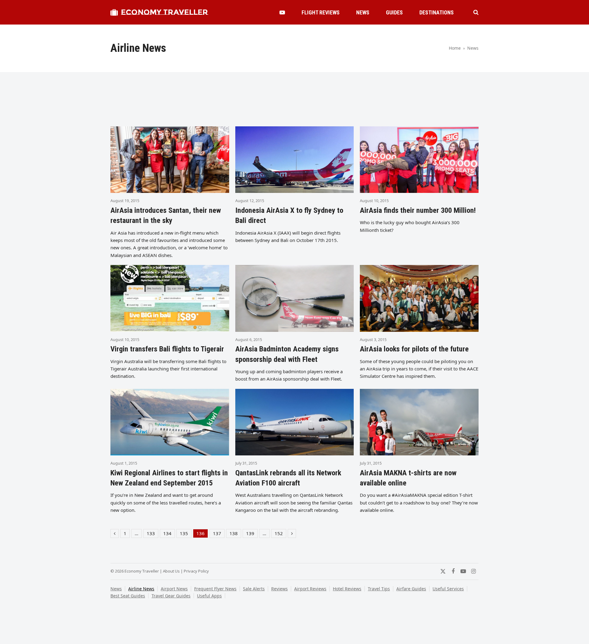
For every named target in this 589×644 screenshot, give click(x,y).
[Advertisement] (294, 102)
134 (169, 534)
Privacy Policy (196, 571)
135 (185, 534)
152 (280, 534)
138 (235, 534)
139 (251, 534)
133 (152, 534)
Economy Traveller (164, 12)
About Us (171, 571)
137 (218, 534)
